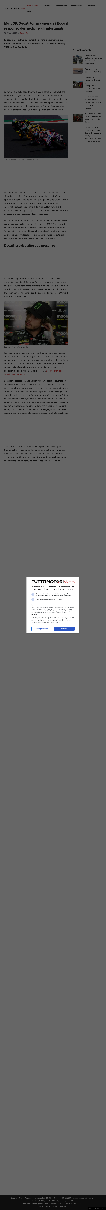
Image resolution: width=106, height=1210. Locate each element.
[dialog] (53, 605)
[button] (53, 604)
